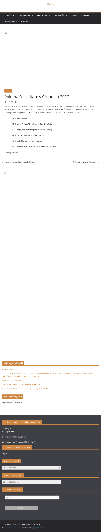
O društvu (9, 15)
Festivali (8, 91)
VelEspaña (59, 15)
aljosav (19, 102)
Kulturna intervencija (10, 369)
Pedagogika (42, 15)
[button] (15, 15)
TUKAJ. (33, 442)
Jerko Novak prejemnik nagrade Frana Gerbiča (21, 384)
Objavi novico (10, 21)
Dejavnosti (25, 15)
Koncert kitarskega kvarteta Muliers (21, 162)
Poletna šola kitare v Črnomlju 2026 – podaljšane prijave (25, 388)
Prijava (5, 454)
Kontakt (25, 21)
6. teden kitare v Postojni (84, 162)
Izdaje (74, 15)
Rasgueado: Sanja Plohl (11, 380)
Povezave (85, 15)
